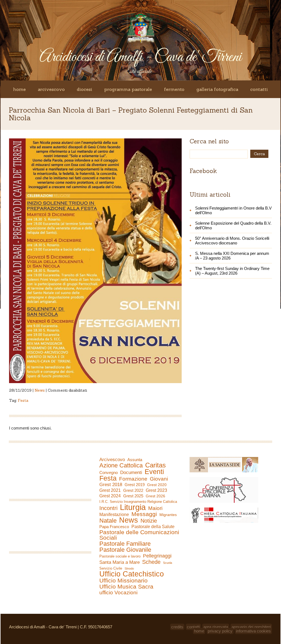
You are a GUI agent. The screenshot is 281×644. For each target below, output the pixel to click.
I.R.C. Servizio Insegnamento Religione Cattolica (138, 502)
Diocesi (84, 89)
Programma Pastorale (128, 89)
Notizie (148, 520)
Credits (177, 627)
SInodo (129, 568)
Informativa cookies (253, 631)
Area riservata (215, 627)
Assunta (134, 459)
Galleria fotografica (217, 89)
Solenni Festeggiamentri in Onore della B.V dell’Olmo (233, 210)
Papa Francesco (114, 526)
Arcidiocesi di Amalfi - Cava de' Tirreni (140, 57)
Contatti (259, 89)
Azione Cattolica (121, 465)
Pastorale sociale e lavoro (119, 556)
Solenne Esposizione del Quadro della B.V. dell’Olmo (233, 225)
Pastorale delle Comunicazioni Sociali (139, 534)
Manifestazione (114, 514)
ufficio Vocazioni (118, 592)
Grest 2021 (110, 490)
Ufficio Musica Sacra (126, 586)
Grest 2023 (156, 490)
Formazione (133, 479)
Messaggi (144, 514)
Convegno (108, 472)
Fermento (174, 89)
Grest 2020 (157, 485)
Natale (108, 520)
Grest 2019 (135, 484)
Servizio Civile (110, 568)
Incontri (108, 508)
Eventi (154, 471)
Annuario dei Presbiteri (251, 627)
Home (19, 89)
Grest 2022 (133, 490)
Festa (23, 400)
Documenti (131, 472)
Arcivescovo (51, 89)
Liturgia (133, 507)
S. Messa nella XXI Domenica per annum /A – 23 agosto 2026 (232, 255)
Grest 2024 (110, 496)
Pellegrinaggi (157, 556)
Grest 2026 (155, 496)
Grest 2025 (133, 496)
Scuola (167, 562)
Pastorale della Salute (153, 526)
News (40, 390)
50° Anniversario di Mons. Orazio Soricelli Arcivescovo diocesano (232, 240)
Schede (151, 562)
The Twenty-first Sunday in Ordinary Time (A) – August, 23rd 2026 (232, 270)
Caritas (155, 465)
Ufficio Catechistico (131, 574)
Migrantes (168, 514)
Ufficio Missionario (123, 580)
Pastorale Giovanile (125, 550)
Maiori (155, 508)
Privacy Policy (220, 631)
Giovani (159, 479)
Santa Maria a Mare (119, 562)
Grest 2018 (110, 484)
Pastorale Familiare (125, 544)
